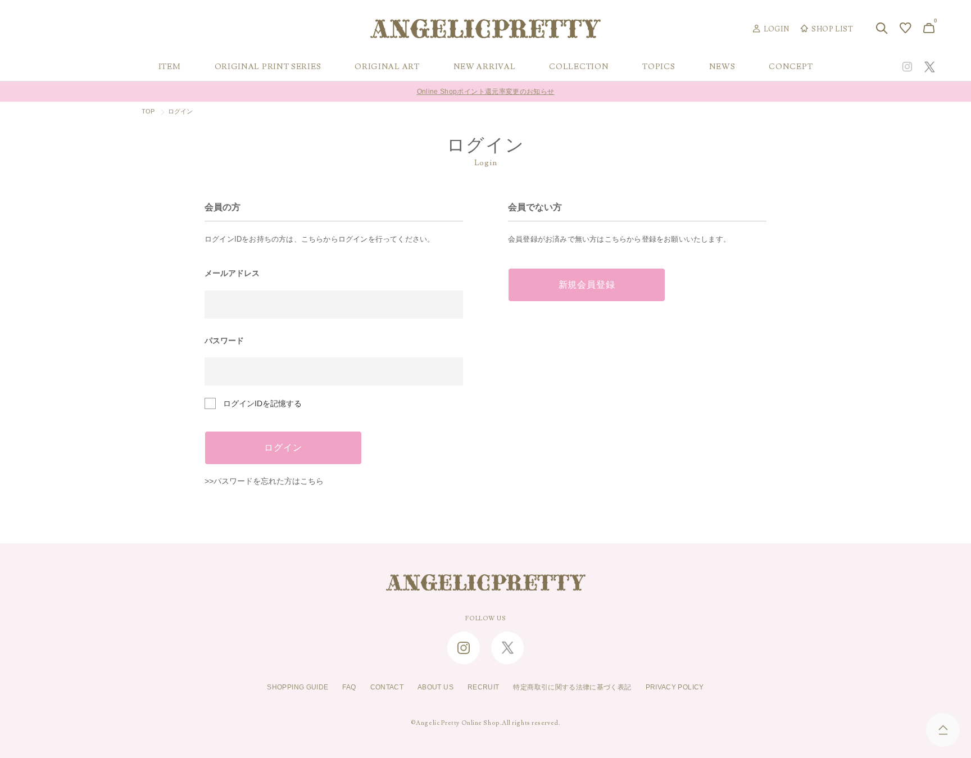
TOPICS (658, 67)
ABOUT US (435, 687)
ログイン (283, 447)
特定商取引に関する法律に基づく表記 (572, 687)
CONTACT (387, 687)
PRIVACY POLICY (675, 687)
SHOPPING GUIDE (297, 687)
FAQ (349, 687)
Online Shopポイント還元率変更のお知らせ (486, 92)
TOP (148, 111)
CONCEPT (791, 67)
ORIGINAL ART (387, 67)
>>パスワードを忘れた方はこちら (264, 480)
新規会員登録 (587, 285)
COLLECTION (579, 67)
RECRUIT (484, 687)
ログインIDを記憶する (262, 403)
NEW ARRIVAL (484, 67)
